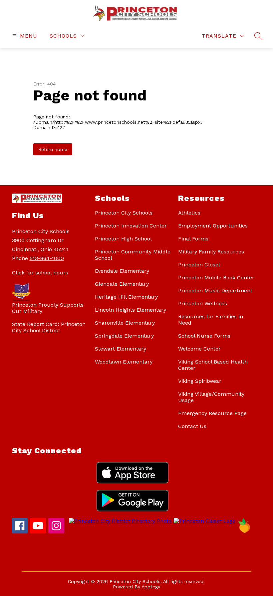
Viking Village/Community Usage (211, 397)
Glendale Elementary (122, 284)
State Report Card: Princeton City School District (49, 327)
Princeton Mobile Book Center (216, 277)
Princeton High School (123, 238)
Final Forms (193, 238)
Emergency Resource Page (212, 413)
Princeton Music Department (215, 290)
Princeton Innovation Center (131, 226)
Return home (52, 149)
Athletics (189, 213)
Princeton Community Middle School (132, 254)
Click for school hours (40, 272)
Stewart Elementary (120, 349)
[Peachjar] (244, 531)
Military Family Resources (211, 251)
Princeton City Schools (123, 213)
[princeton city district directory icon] (119, 521)
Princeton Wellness (202, 303)
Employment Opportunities (213, 226)
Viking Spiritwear (199, 381)
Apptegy (150, 586)
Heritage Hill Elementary (126, 297)
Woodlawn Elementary (123, 362)
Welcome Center (199, 349)
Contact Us (192, 426)
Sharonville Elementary (125, 323)
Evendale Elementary (122, 271)
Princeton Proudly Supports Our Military (48, 308)
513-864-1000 (47, 258)
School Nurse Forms (204, 336)
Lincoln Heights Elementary (130, 310)
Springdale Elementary (124, 336)
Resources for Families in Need (210, 319)
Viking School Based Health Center (213, 365)
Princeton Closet (199, 264)
